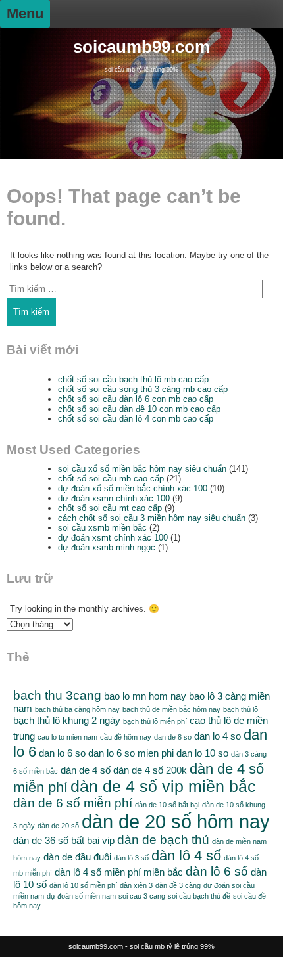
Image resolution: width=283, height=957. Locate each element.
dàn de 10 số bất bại (167, 805)
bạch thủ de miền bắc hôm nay (171, 709)
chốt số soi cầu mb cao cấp (111, 478)
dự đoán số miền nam (81, 896)
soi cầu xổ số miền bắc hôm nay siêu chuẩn (142, 469)
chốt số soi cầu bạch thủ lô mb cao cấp (133, 379)
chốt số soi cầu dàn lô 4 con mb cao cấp (135, 419)
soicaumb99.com (141, 46)
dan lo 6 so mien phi (131, 753)
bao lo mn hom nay (145, 695)
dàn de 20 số (58, 826)
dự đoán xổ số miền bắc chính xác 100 (132, 488)
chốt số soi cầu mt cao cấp (110, 508)
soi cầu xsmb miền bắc (102, 528)
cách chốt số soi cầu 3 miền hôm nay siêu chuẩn (151, 518)
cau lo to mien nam (67, 737)
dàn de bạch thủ (163, 840)
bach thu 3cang (57, 695)
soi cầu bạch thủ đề (199, 896)
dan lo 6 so (62, 753)
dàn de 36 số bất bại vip (64, 840)
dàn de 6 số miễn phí (72, 803)
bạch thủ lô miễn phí (155, 721)
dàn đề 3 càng (178, 885)
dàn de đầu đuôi (77, 856)
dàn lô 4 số (186, 855)
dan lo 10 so (202, 753)
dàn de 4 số (86, 770)
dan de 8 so (173, 737)
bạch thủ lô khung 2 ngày (66, 720)
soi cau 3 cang (141, 896)
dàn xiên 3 (136, 885)
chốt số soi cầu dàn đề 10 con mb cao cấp (139, 409)
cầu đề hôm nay (125, 737)
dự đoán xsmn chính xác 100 (114, 498)
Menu (25, 13)
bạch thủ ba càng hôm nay (77, 709)
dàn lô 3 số (131, 858)
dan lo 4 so (217, 736)
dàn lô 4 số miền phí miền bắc (119, 872)
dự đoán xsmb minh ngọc (106, 547)
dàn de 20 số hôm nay (176, 821)
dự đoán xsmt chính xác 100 (113, 538)
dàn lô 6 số (217, 871)
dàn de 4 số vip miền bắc (163, 786)
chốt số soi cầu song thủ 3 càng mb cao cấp (143, 389)
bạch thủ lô (240, 709)
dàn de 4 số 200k (150, 770)
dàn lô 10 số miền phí (83, 885)
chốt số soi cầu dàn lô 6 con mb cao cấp (135, 399)
